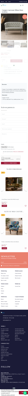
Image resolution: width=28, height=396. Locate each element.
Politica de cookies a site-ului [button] (8, 395)
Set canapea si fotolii (5, 275)
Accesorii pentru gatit (19, 330)
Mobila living (4, 270)
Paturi (2, 288)
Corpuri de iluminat (19, 296)
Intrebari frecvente (5, 352)
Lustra (16, 306)
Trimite (25, 262)
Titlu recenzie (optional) (7, 129)
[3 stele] (3, 110)
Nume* (3, 114)
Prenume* (4, 119)
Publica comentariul (10, 163)
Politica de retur (4, 349)
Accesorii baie (17, 286)
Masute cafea (3, 273)
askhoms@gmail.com (7, 320)
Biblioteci (3, 338)
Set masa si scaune (5, 328)
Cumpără (4, 205)
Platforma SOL (4, 360)
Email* (3, 124)
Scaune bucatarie (18, 273)
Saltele (2, 293)
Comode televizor (4, 333)
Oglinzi (16, 335)
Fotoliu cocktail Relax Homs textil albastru (10, 241)
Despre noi (2, 1)
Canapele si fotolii (4, 330)
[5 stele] (6, 110)
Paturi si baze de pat (5, 335)
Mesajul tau (4, 133)
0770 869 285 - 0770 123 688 (23, 1)
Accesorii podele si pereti (20, 332)
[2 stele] (2, 110)
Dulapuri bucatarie (18, 275)
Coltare (2, 332)
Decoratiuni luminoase (19, 299)
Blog (6, 1)
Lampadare (17, 303)
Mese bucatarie (17, 278)
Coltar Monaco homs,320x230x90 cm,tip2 (10, 199)
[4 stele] (5, 110)
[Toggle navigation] (1, 5)
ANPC (2, 357)
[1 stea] (1, 110)
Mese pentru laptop (4, 303)
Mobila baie (17, 283)
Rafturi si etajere (4, 301)
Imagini (2, 144)
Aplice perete (17, 301)
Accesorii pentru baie (19, 328)
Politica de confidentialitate (14, 265)
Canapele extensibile (4, 278)
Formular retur (4, 350)
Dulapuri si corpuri (4, 306)
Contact (9, 1)
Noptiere (2, 286)
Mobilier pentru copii (5, 339)
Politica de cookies (5, 355)
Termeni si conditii (5, 347)
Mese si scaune (3, 280)
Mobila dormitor (4, 283)
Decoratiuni (17, 338)
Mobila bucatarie (19, 270)
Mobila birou (4, 296)
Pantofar (2, 290)
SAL (2, 358)
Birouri (2, 299)
